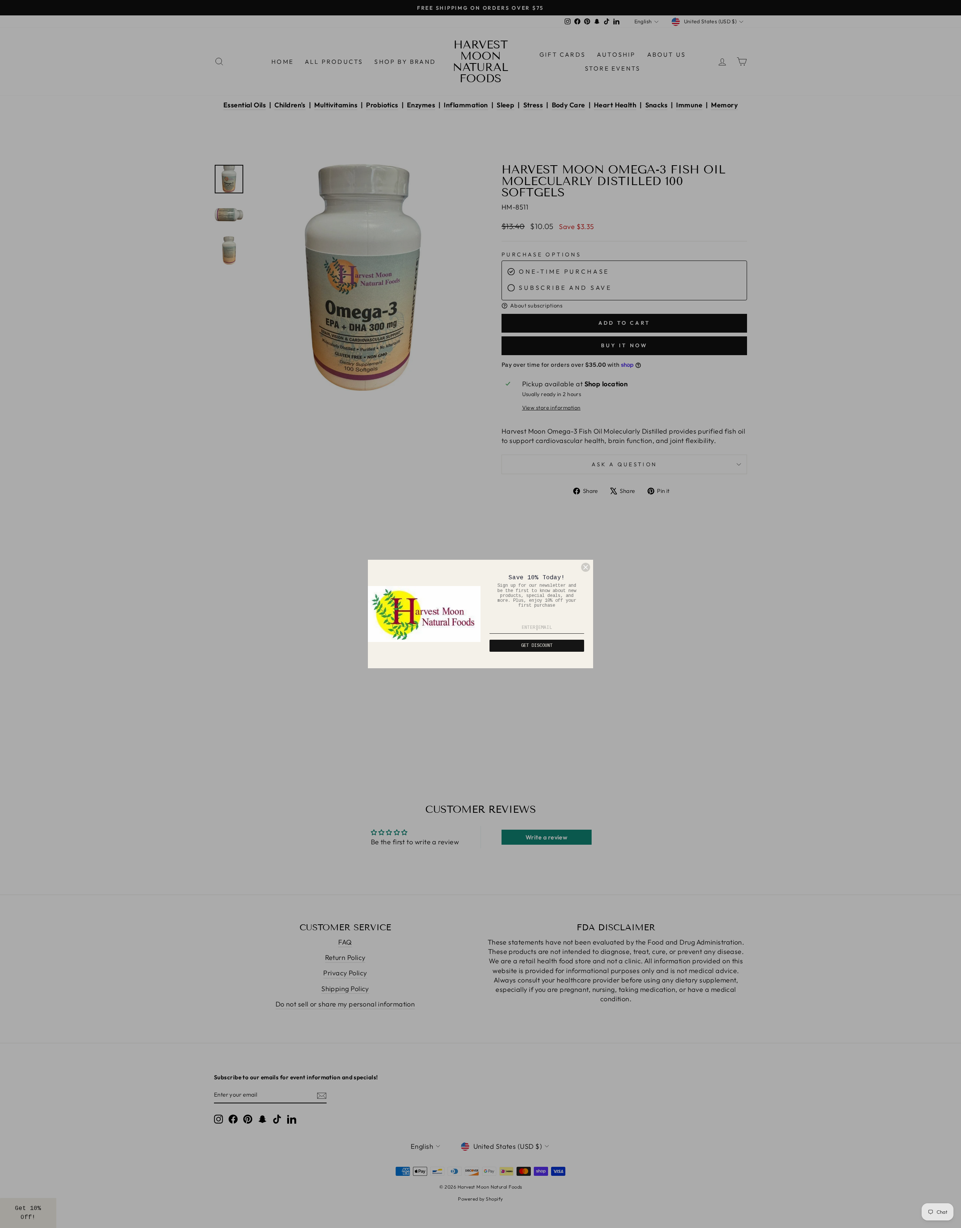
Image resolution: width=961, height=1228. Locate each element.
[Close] (585, 567)
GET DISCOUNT (537, 645)
